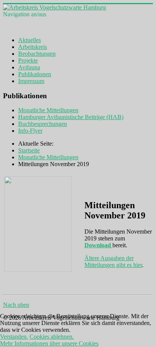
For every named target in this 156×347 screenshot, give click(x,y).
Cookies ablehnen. (52, 336)
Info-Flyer (30, 130)
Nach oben (16, 304)
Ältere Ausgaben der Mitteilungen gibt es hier (113, 261)
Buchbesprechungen (42, 124)
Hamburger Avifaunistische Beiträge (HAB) (70, 117)
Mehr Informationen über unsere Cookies (49, 343)
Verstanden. (14, 336)
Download (98, 245)
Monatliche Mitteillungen (48, 110)
